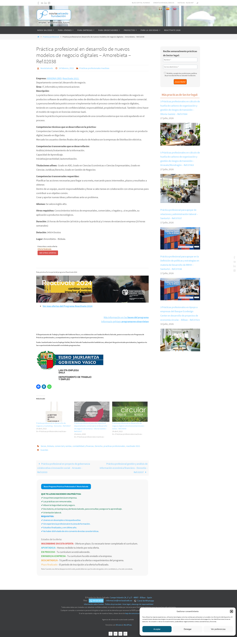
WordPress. (128, 625)
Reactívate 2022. (71, 78)
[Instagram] (49, 3)
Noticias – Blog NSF (186, 3)
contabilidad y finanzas (83, 446)
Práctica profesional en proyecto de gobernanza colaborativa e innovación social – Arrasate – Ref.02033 (63, 468)
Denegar (187, 629)
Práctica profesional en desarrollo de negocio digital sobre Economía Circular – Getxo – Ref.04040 (128, 426)
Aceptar (156, 629)
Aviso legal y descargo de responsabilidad (137, 604)
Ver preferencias (218, 629)
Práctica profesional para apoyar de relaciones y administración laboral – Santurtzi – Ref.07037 (179, 214)
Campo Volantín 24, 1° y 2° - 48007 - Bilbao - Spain (131, 597)
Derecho (99, 446)
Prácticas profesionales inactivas (94, 68)
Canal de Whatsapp (145, 600)
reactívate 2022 (133, 446)
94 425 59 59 (98, 600)
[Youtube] (42, 3)
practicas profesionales (114, 446)
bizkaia (50, 446)
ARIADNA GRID (54, 78)
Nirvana (119, 625)
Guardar (44, 449)
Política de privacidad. (113, 604)
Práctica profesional (51, 37)
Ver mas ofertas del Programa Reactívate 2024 (67, 306)
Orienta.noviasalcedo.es (163, 3)
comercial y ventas (63, 446)
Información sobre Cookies (94, 604)
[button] (231, 611)
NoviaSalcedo (46, 68)
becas (43, 446)
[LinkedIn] (45, 3)
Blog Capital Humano (141, 3)
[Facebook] (38, 3)
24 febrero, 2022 (66, 68)
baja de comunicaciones (134, 613)
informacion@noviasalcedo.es (119, 600)
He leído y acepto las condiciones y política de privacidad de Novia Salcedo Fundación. (181, 74)
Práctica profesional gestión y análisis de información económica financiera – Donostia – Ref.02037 (124, 468)
